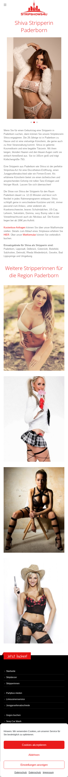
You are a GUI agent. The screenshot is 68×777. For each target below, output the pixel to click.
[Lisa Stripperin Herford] (34, 419)
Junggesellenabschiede (18, 705)
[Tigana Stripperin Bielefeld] (34, 328)
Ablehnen (34, 754)
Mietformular (30, 234)
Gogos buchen (13, 715)
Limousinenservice (15, 699)
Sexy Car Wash (13, 721)
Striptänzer (11, 677)
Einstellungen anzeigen (34, 764)
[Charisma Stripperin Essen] (34, 600)
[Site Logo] (34, 8)
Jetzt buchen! (17, 656)
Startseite (10, 671)
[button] (5, 5)
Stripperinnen (13, 683)
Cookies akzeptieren (34, 744)
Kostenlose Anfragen (14, 227)
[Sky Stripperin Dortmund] (34, 510)
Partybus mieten (14, 693)
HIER (6, 234)
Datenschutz (21, 772)
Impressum (48, 772)
